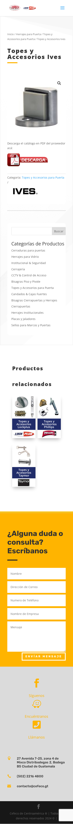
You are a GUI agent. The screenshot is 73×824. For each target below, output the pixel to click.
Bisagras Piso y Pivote (25, 281)
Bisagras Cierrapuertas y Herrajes (34, 300)
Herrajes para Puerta (28, 34)
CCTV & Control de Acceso (28, 275)
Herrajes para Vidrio (25, 257)
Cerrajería (18, 269)
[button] (59, 83)
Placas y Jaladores (23, 319)
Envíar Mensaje (43, 656)
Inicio (10, 34)
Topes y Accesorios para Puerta (43, 177)
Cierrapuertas (20, 306)
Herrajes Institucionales (27, 313)
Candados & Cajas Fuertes (29, 294)
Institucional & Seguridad (28, 263)
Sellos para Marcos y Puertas (30, 325)
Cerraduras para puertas (28, 250)
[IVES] (24, 191)
